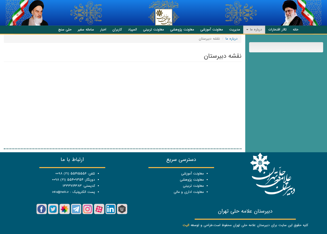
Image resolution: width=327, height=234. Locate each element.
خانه (295, 29)
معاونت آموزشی (211, 29)
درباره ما (255, 29)
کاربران (117, 29)
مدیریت (234, 29)
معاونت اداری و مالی (189, 192)
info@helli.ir (60, 192)
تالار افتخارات (277, 29)
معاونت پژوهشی (182, 29)
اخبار (103, 29)
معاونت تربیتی (153, 29)
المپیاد (132, 29)
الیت (186, 225)
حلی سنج (65, 29)
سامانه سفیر (86, 29)
